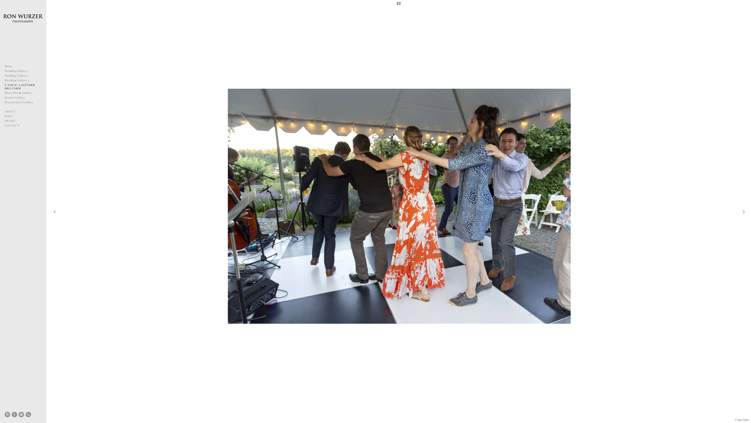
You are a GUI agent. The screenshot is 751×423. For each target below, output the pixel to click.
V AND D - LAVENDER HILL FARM (19, 86)
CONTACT (12, 125)
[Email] (21, 414)
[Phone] (28, 414)
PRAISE (9, 121)
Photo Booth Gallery (18, 93)
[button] (399, 4)
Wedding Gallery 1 (16, 71)
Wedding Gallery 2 (16, 75)
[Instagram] (7, 414)
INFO (8, 116)
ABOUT (9, 111)
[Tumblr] (14, 414)
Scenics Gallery (14, 97)
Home (8, 66)
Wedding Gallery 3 (16, 80)
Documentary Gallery (18, 102)
